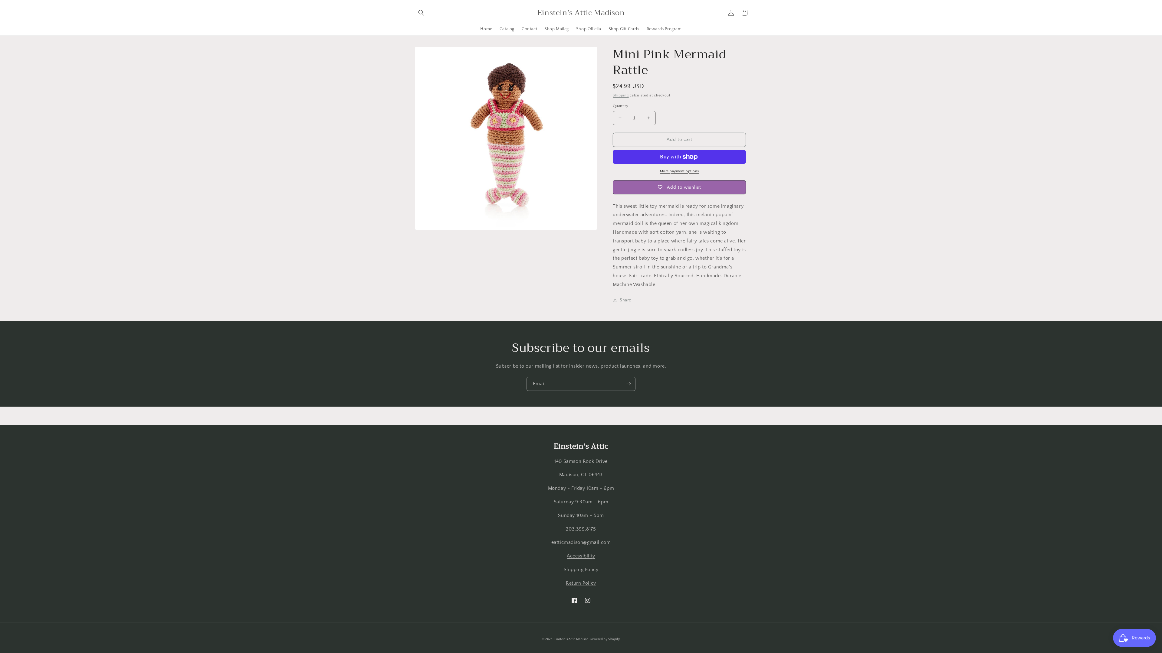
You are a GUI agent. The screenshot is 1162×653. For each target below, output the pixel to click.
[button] (421, 12)
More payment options (679, 171)
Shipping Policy (581, 569)
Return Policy (581, 583)
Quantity (620, 106)
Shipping (621, 95)
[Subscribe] (628, 384)
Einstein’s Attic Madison (571, 639)
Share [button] (625, 300)
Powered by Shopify (605, 639)
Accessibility (581, 556)
